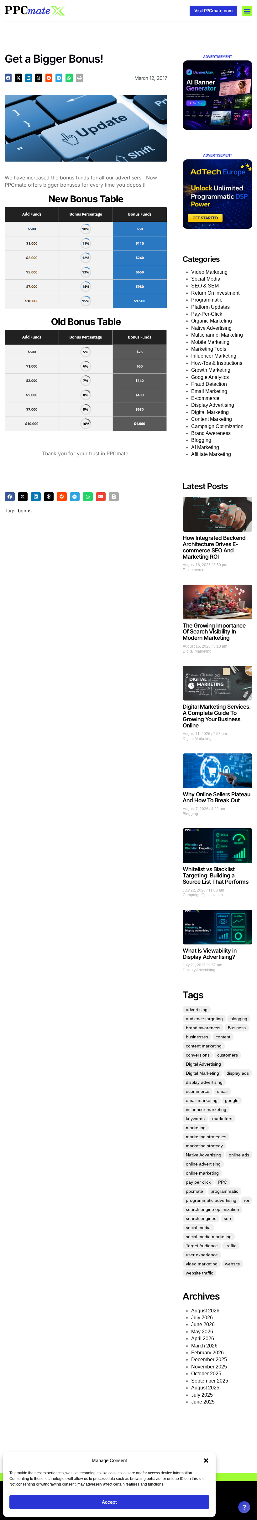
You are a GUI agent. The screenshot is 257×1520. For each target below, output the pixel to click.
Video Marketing (209, 272)
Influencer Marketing (213, 356)
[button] (206, 1460)
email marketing (202, 1100)
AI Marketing (205, 447)
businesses (197, 1036)
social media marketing (209, 1236)
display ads (238, 1073)
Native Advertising (211, 328)
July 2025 (202, 1395)
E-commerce (205, 398)
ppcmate (194, 1191)
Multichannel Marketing (217, 335)
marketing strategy (204, 1145)
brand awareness (203, 1027)
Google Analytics (210, 377)
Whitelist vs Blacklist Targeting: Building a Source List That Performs (216, 875)
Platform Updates (210, 307)
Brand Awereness (211, 433)
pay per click (198, 1182)
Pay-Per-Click (206, 314)
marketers (222, 1118)
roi (246, 1200)
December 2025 (209, 1359)
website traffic (199, 1272)
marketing (196, 1127)
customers (227, 1054)
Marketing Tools (208, 349)
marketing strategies (206, 1136)
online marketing (202, 1173)
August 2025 (205, 1387)
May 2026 (202, 1331)
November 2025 (209, 1366)
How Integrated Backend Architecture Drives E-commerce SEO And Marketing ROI (214, 547)
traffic (230, 1245)
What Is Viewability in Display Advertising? (210, 953)
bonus (25, 511)
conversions (198, 1054)
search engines (201, 1218)
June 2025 (203, 1401)
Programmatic (206, 299)
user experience (202, 1254)
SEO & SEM (205, 285)
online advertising (203, 1163)
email (222, 1091)
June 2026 (203, 1324)
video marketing (202, 1263)
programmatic (224, 1191)
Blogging (201, 440)
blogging (238, 1018)
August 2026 (205, 1310)
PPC (222, 1182)
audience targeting (204, 1018)
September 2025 (209, 1380)
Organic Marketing (211, 320)
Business (237, 1027)
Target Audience (202, 1245)
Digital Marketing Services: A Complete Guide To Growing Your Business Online (217, 715)
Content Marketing (211, 419)
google (232, 1100)
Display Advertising (212, 405)
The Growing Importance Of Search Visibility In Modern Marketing (214, 631)
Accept (109, 1502)
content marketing (204, 1045)
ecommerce (197, 1091)
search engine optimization (212, 1209)
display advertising (204, 1082)
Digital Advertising (203, 1064)
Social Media (205, 279)
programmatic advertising (211, 1200)
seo (227, 1218)
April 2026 (202, 1338)
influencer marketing (206, 1109)
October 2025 (206, 1373)
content (223, 1036)
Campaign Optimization (217, 426)
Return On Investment (215, 293)
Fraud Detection (209, 384)
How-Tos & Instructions (216, 363)
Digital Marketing (210, 412)
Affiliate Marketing (211, 454)
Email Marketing (209, 391)
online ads (239, 1154)
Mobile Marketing (210, 342)
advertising (196, 1009)
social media (198, 1227)
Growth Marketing (210, 370)
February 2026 (207, 1352)
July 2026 (202, 1317)
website (232, 1263)
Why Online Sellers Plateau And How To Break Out (216, 797)
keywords (195, 1118)
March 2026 (204, 1345)
